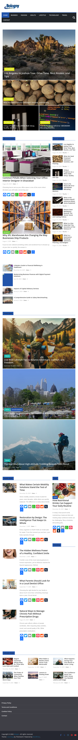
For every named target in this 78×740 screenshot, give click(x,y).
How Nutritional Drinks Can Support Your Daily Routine (62, 503)
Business (14, 15)
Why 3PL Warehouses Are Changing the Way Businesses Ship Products (25, 236)
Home (5, 15)
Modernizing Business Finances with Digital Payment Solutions (32, 275)
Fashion (24, 15)
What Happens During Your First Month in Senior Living (69, 661)
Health (33, 15)
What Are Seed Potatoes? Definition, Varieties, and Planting (26, 102)
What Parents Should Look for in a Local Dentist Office (35, 582)
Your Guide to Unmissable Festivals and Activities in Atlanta (34, 413)
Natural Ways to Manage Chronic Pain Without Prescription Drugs (32, 614)
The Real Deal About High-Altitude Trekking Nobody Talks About (36, 464)
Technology (54, 15)
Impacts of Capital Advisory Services (26, 289)
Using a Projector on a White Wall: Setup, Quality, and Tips (19, 127)
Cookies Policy (7, 711)
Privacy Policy (6, 703)
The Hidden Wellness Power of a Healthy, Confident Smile (34, 552)
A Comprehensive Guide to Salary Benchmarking (30, 297)
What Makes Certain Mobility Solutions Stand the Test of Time (34, 487)
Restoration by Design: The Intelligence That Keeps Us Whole (33, 520)
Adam (14, 184)
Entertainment (17, 409)
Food (55, 497)
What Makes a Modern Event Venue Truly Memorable (44, 661)
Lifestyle (42, 15)
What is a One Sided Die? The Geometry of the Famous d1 (69, 226)
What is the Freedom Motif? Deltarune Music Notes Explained (69, 200)
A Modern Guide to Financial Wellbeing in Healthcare (28, 266)
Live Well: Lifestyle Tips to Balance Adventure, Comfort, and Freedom (34, 361)
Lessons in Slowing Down (44, 673)
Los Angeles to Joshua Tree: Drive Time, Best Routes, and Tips (37, 74)
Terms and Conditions (9, 707)
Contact (6, 20)
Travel (64, 15)
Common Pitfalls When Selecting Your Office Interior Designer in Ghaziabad (25, 179)
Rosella (65, 153)
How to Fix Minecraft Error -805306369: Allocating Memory (55, 127)
